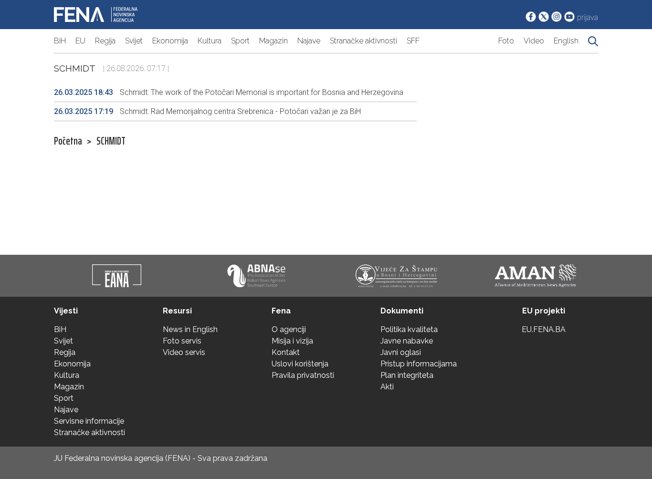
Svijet (134, 40)
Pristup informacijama (418, 363)
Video (534, 40)
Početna (68, 141)
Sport (240, 40)
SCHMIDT (111, 141)
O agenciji (289, 329)
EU (80, 40)
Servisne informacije (89, 421)
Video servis (184, 352)
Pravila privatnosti (303, 375)
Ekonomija (170, 40)
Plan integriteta (406, 375)
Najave (308, 40)
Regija (105, 40)
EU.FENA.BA (544, 329)
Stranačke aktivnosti (363, 40)
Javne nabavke (406, 340)
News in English (190, 329)
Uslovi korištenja (300, 363)
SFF (413, 40)
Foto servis (182, 340)
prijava (587, 17)
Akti (387, 386)
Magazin (273, 40)
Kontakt (286, 352)
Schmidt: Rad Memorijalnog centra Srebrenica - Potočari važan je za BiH (207, 111)
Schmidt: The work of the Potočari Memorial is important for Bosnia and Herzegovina (228, 92)
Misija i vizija (292, 340)
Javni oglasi (400, 352)
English (566, 40)
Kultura (209, 40)
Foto (506, 40)
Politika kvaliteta (409, 329)
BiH (60, 40)
